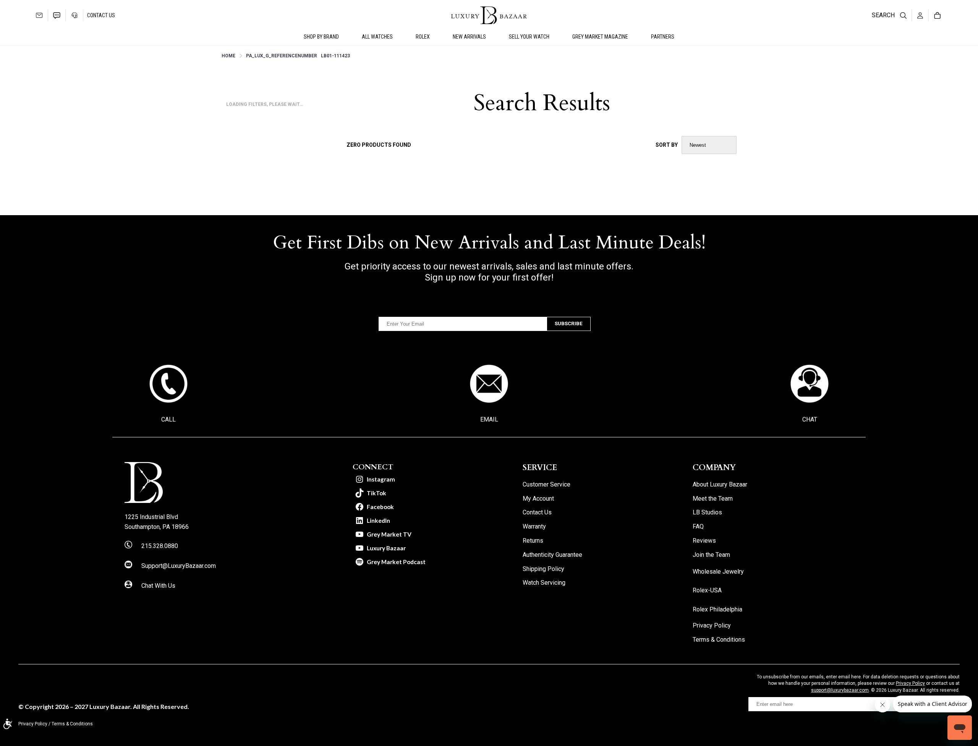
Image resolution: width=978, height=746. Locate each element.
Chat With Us (158, 585)
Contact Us (101, 15)
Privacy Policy (910, 683)
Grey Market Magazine (600, 37)
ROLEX (423, 37)
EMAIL (489, 419)
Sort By (667, 145)
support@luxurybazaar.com (840, 690)
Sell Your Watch (529, 37)
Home (228, 56)
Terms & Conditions (72, 724)
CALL (168, 419)
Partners (662, 37)
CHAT (809, 419)
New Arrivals (469, 37)
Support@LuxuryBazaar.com (178, 565)
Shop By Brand (321, 37)
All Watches (377, 37)
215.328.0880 (159, 546)
